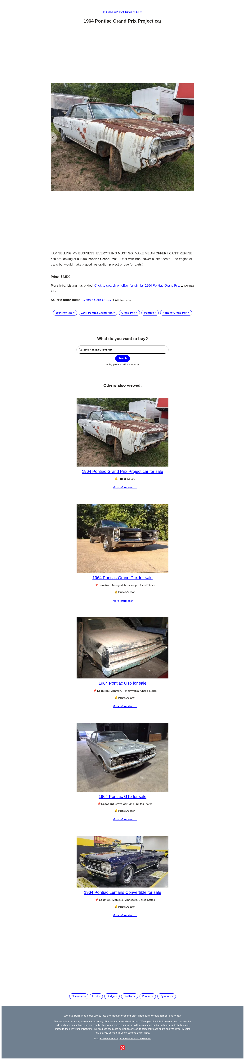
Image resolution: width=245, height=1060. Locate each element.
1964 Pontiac (64, 312)
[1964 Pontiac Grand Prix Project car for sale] (122, 465)
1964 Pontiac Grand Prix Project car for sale (122, 471)
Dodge (111, 996)
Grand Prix (128, 312)
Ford (95, 996)
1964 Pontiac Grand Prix (97, 312)
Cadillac (128, 996)
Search (122, 358)
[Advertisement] (122, 54)
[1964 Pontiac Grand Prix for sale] (122, 571)
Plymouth (165, 996)
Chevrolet (77, 996)
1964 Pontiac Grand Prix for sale (122, 577)
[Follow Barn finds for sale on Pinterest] (122, 1049)
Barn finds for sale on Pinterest (135, 1038)
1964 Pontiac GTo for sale (122, 683)
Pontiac (149, 312)
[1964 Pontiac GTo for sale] (122, 677)
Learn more (143, 1032)
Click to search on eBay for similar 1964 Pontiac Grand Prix (137, 285)
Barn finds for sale (122, 12)
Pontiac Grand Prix (175, 312)
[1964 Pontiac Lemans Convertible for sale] (122, 886)
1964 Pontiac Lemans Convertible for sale (122, 892)
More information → (125, 487)
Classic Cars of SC (96, 300)
